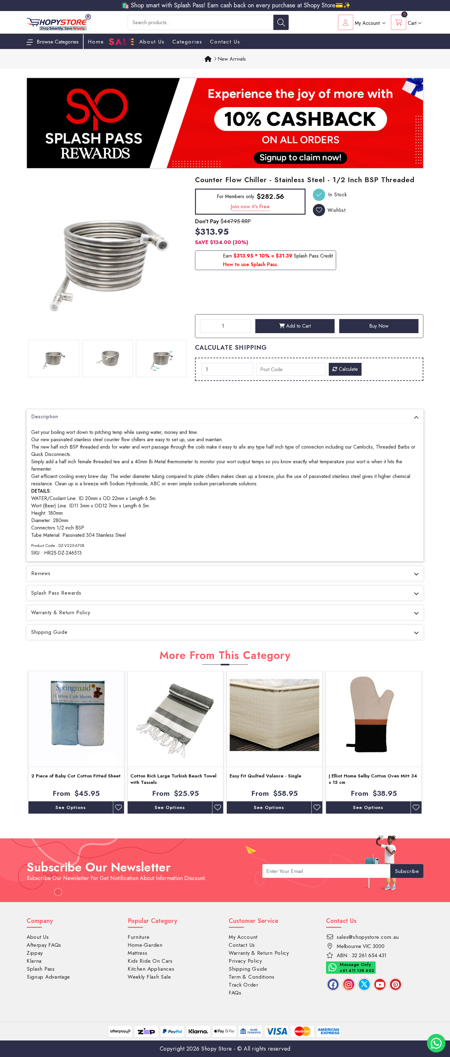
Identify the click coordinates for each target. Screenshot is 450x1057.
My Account (243, 937)
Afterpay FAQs (44, 945)
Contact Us (225, 41)
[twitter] (364, 984)
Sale (122, 42)
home (96, 41)
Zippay (35, 953)
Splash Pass (41, 968)
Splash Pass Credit (313, 255)
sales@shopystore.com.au (368, 937)
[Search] (281, 22)
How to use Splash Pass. (250, 264)
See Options (70, 807)
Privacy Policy (245, 961)
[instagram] (348, 984)
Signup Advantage (48, 976)
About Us (152, 41)
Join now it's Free (250, 206)
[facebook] (333, 984)
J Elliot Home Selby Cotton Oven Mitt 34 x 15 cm (373, 779)
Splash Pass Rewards (56, 592)
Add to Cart (298, 325)
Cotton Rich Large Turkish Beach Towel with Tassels (173, 779)
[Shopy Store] (59, 21)
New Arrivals (232, 58)
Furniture (138, 937)
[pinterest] (395, 984)
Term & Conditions (252, 976)
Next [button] (428, 742)
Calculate (347, 369)
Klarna (34, 961)
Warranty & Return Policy (60, 612)
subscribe (407, 871)
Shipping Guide (49, 632)
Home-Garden (145, 945)
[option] (107, 256)
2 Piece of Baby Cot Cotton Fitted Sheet (76, 776)
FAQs (235, 992)
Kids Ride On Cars (150, 961)
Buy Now (378, 325)
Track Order (243, 984)
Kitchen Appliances (151, 968)
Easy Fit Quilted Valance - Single (265, 776)
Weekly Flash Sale (149, 976)
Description (44, 416)
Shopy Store (216, 1049)
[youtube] (379, 984)
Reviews (41, 573)
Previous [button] (22, 742)
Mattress (138, 953)
